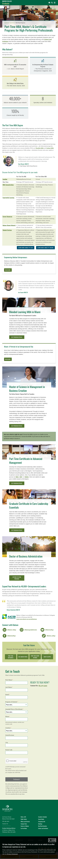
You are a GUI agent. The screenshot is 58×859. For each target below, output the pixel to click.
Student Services (7, 230)
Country (7, 728)
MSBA (27, 477)
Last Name (8, 687)
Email (7, 694)
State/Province (9, 735)
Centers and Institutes (43, 828)
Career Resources (7, 216)
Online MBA (50, 148)
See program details (16, 337)
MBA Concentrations (8, 185)
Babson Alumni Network (9, 225)
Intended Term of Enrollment (14, 709)
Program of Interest (11, 702)
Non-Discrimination (42, 826)
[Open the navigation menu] (54, 2)
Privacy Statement (12, 854)
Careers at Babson (25, 826)
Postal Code (8, 750)
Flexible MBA (40, 148)
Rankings (40, 824)
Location (5, 179)
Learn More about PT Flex (25, 248)
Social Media (41, 819)
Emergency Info (41, 821)
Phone (7, 716)
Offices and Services (25, 821)
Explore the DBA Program (17, 578)
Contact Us (5, 823)
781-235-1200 (42, 685)
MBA (17, 477)
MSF (20, 477)
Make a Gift (23, 817)
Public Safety (24, 819)
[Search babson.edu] (52, 2)
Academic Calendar (42, 817)
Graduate (5, 3)
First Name (8, 680)
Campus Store (24, 824)
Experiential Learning (8, 198)
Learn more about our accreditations (26, 619)
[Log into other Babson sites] (49, 2)
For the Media (24, 828)
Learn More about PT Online (45, 248)
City (6, 742)
